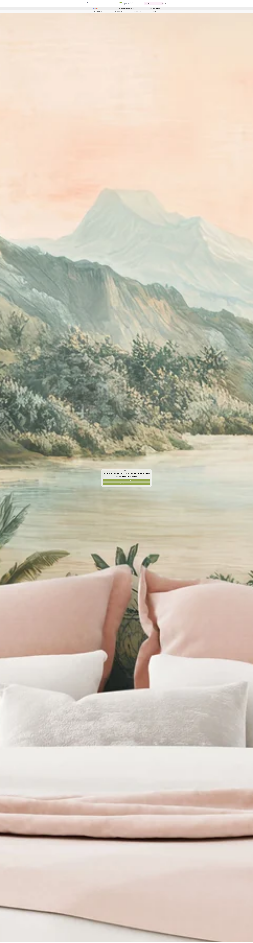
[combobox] (154, 3)
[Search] (162, 3)
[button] (168, 3)
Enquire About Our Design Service (126, 480)
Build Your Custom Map (126, 484)
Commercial (93, 3)
